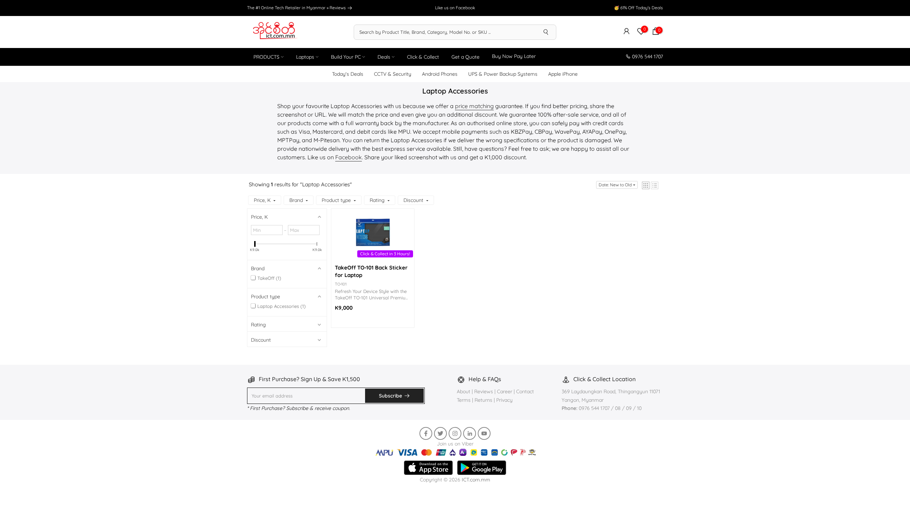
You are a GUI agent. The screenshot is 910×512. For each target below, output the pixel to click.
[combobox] (445, 32)
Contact (525, 391)
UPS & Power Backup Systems (502, 74)
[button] (645, 185)
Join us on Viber (455, 444)
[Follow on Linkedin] (469, 433)
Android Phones (439, 74)
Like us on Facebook (455, 7)
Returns (483, 400)
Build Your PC (346, 57)
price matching (474, 106)
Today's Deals (347, 74)
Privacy (504, 400)
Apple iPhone (563, 74)
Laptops (305, 57)
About (464, 391)
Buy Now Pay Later (514, 56)
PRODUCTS (266, 57)
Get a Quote (465, 57)
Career (504, 391)
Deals (384, 57)
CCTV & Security (392, 74)
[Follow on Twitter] (440, 433)
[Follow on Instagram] (455, 433)
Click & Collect (423, 57)
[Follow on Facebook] (425, 433)
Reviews (338, 7)
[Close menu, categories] (645, 502)
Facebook (348, 157)
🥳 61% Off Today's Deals (638, 7)
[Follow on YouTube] (484, 433)
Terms (464, 400)
